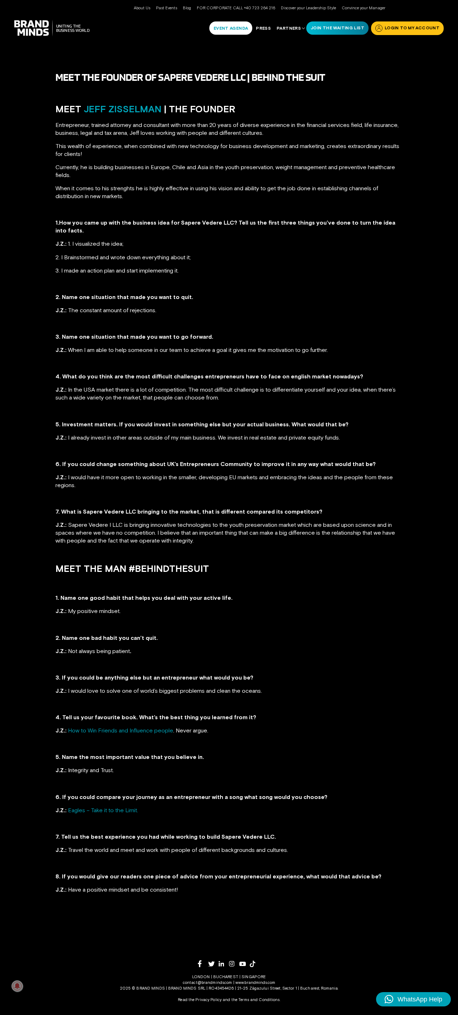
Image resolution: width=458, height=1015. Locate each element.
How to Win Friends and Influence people (120, 730)
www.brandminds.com (255, 982)
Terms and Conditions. (259, 999)
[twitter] (213, 964)
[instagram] (234, 963)
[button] (413, 999)
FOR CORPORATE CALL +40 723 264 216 (236, 8)
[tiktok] (255, 964)
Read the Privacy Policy (199, 999)
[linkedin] (224, 963)
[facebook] (203, 963)
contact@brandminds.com (208, 982)
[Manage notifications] (17, 986)
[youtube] (244, 964)
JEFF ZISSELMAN (121, 109)
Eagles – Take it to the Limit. (103, 810)
